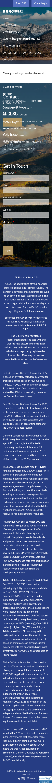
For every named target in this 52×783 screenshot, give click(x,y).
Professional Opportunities (19, 128)
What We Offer (11, 45)
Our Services (10, 52)
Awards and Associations (17, 39)
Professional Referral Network (21, 142)
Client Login (40, 3)
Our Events (9, 59)
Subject (18, 209)
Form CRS (21, 3)
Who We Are (9, 25)
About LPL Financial (14, 101)
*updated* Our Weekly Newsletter (22, 121)
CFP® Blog (36, 101)
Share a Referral (12, 87)
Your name (19, 172)
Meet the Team (10, 32)
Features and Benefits (15, 73)
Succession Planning (14, 135)
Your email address (24, 197)
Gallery (27, 107)
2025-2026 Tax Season (14, 114)
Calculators (9, 107)
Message (19, 222)
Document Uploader (14, 80)
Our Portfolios (32, 52)
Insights (7, 94)
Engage (6, 66)
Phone (17, 185)
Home (5, 18)
